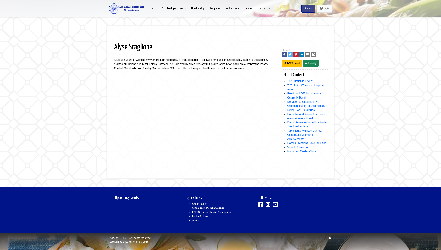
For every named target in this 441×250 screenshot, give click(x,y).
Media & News (200, 216)
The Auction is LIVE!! (300, 81)
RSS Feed (293, 63)
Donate (308, 8)
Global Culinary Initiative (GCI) (208, 208)
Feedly (311, 63)
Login (326, 8)
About (195, 220)
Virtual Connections (299, 147)
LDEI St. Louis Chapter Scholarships (212, 212)
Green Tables (199, 203)
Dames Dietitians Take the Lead (306, 143)
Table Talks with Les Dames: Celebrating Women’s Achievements (304, 134)
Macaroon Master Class (301, 151)
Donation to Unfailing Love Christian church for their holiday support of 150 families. (306, 105)
